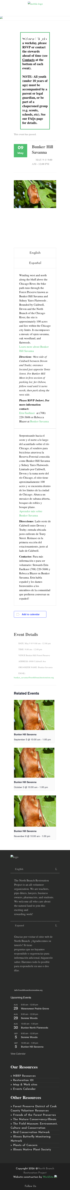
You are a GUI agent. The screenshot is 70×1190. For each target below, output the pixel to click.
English (35, 253)
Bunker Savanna (39, 421)
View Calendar (18, 1053)
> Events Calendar (23, 1089)
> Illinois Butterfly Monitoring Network (30, 1138)
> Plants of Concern (24, 1145)
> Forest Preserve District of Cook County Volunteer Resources (34, 1108)
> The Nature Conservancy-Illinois (33, 1119)
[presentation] (34, 715)
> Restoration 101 (22, 1080)
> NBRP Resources (23, 1076)
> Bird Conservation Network (30, 1132)
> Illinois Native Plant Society (31, 1149)
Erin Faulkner (27, 413)
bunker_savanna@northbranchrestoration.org (34, 677)
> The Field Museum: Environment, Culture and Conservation (34, 1125)
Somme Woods (29, 1018)
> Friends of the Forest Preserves (33, 1115)
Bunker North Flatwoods (34, 1027)
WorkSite (48, 1177)
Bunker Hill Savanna (25, 734)
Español (35, 263)
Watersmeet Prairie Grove (35, 1008)
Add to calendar (31, 614)
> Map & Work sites (24, 1084)
